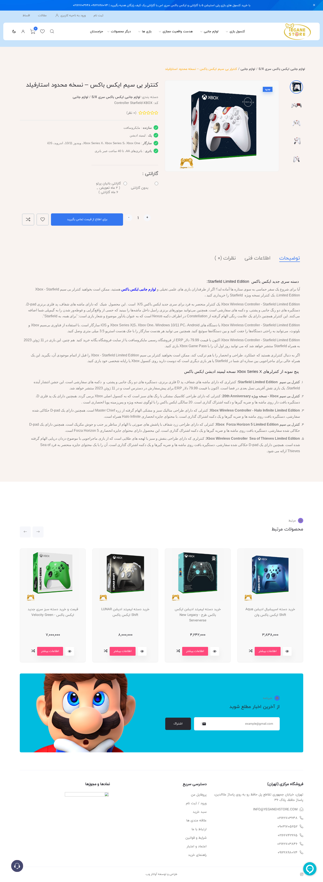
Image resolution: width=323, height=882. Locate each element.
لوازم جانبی (211, 31)
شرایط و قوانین (196, 838)
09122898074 (288, 852)
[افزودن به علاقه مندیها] (42, 220)
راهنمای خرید (197, 855)
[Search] (52, 31)
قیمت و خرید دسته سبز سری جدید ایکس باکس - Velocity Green (53, 612)
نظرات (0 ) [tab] (225, 258)
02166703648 (287, 818)
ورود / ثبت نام (196, 803)
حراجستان (96, 31)
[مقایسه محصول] (28, 220)
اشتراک (178, 723)
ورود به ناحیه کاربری (73, 15)
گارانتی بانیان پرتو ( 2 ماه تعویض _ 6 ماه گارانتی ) (108, 187)
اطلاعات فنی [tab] (257, 258)
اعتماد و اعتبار (197, 846)
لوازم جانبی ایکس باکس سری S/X (282, 69)
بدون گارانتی (139, 188)
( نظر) (131, 113)
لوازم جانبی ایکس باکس (138, 289)
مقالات (42, 15)
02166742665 (288, 835)
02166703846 (287, 844)
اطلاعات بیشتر (50, 651)
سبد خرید (200, 812)
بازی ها (146, 31)
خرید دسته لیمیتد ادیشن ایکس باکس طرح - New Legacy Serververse (198, 614)
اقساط (26, 15)
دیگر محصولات (121, 31)
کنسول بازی (237, 31)
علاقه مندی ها (196, 820)
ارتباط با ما (199, 829)
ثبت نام (98, 15)
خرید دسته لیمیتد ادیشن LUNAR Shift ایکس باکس (125, 612)
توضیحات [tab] (289, 258)
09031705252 (288, 826)
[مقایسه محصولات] (33, 651)
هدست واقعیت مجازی (178, 31)
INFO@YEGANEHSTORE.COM (275, 809)
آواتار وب (151, 874)
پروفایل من (199, 795)
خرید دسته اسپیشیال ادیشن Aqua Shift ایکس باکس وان (270, 612)
